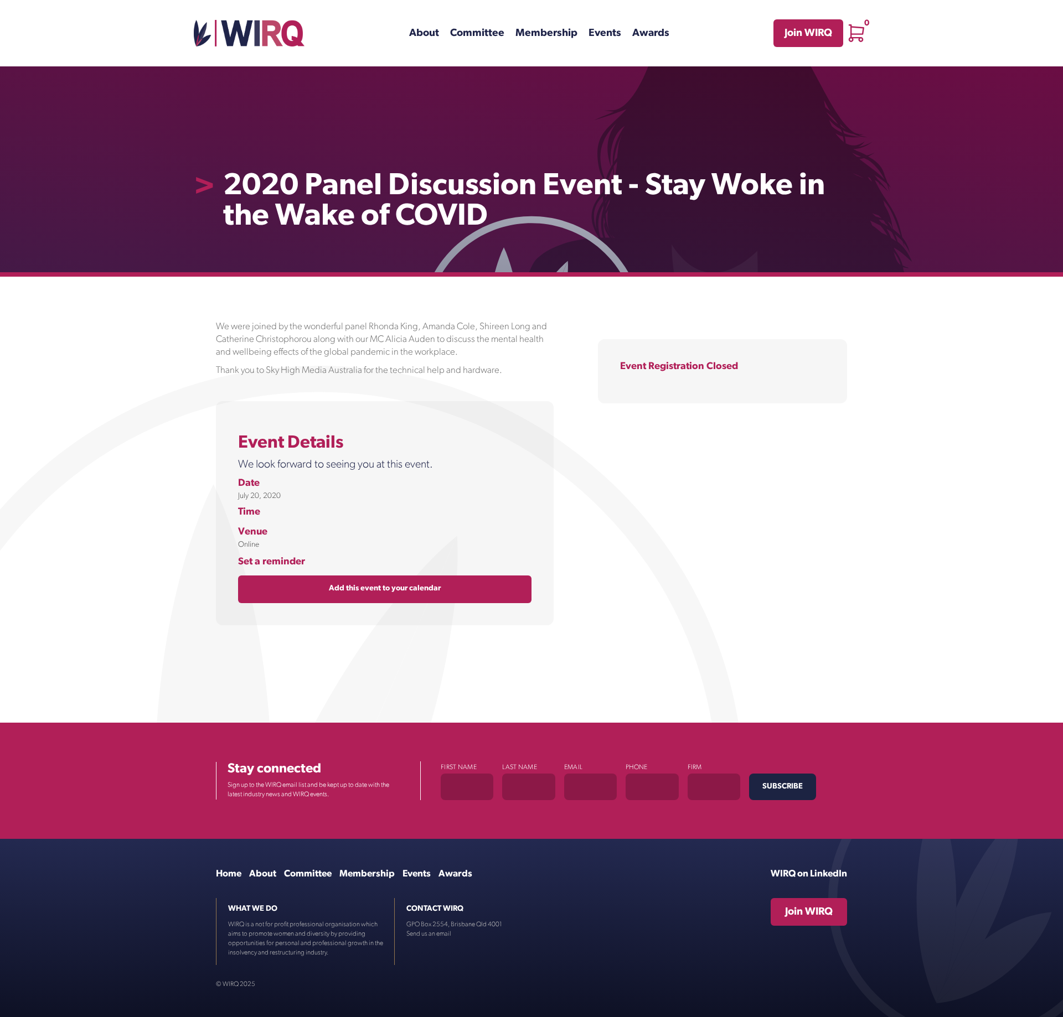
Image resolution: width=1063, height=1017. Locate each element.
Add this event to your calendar (385, 588)
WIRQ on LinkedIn (809, 874)
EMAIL (573, 767)
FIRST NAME (459, 767)
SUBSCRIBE (782, 786)
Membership (546, 33)
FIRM (695, 767)
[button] (856, 33)
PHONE (637, 767)
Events (605, 33)
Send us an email (428, 934)
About (424, 33)
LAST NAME (519, 767)
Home (228, 874)
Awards (650, 33)
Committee (477, 33)
